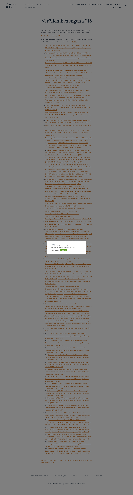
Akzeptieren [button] (63, 250)
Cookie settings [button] (55, 250)
